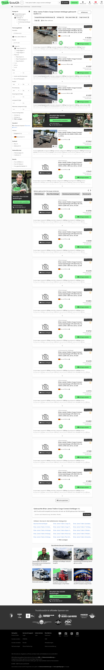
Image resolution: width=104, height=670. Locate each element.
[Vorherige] (34, 35)
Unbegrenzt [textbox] (18, 133)
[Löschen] (59, 2)
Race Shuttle (20, 61)
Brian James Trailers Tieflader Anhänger (84, 530)
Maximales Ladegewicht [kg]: (19, 106)
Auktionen (17, 155)
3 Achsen (17, 117)
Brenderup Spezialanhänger (70, 194)
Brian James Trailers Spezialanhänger (83, 523)
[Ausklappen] (62, 52)
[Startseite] (12, 6)
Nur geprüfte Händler (20, 166)
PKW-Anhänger (23, 20)
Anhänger (19, 17)
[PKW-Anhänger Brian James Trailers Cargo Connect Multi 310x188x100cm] (45, 65)
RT (16, 65)
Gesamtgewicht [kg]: (17, 94)
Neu (16, 144)
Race (16, 54)
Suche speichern (63, 500)
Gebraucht (17, 146)
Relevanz (85, 12)
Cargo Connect (21, 48)
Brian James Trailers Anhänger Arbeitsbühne (46, 537)
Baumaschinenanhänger (40, 523)
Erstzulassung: (15, 87)
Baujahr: (14, 81)
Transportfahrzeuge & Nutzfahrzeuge (19, 15)
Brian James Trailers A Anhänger (43, 527)
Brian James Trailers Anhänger (42, 530)
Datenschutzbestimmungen (45, 666)
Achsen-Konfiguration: (18, 112)
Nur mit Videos (18, 164)
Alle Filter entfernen (47, 20)
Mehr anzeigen (63, 540)
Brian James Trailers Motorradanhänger (64, 533)
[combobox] (21, 133)
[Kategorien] (22, 2)
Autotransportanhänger (24, 22)
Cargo (16, 46)
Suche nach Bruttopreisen (20, 76)
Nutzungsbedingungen (59, 666)
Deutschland (20, 137)
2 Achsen (17, 115)
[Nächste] (55, 35)
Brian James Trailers (20, 36)
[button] (101, 2)
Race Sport (20, 57)
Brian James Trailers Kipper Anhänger (64, 530)
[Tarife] (21, 189)
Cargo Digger (20, 50)
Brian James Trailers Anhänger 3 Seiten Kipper (47, 533)
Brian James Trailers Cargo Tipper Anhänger (66, 527)
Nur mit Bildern (18, 162)
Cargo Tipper (20, 52)
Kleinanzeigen (18, 153)
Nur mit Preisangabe (19, 79)
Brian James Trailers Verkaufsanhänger (84, 537)
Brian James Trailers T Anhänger (82, 527)
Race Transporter (21, 59)
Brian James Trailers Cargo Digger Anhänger (66, 523)
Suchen (65, 2)
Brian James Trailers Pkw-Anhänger (63, 537)
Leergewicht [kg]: (16, 100)
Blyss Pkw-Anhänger (53, 194)
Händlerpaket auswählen (21, 202)
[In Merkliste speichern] (90, 29)
